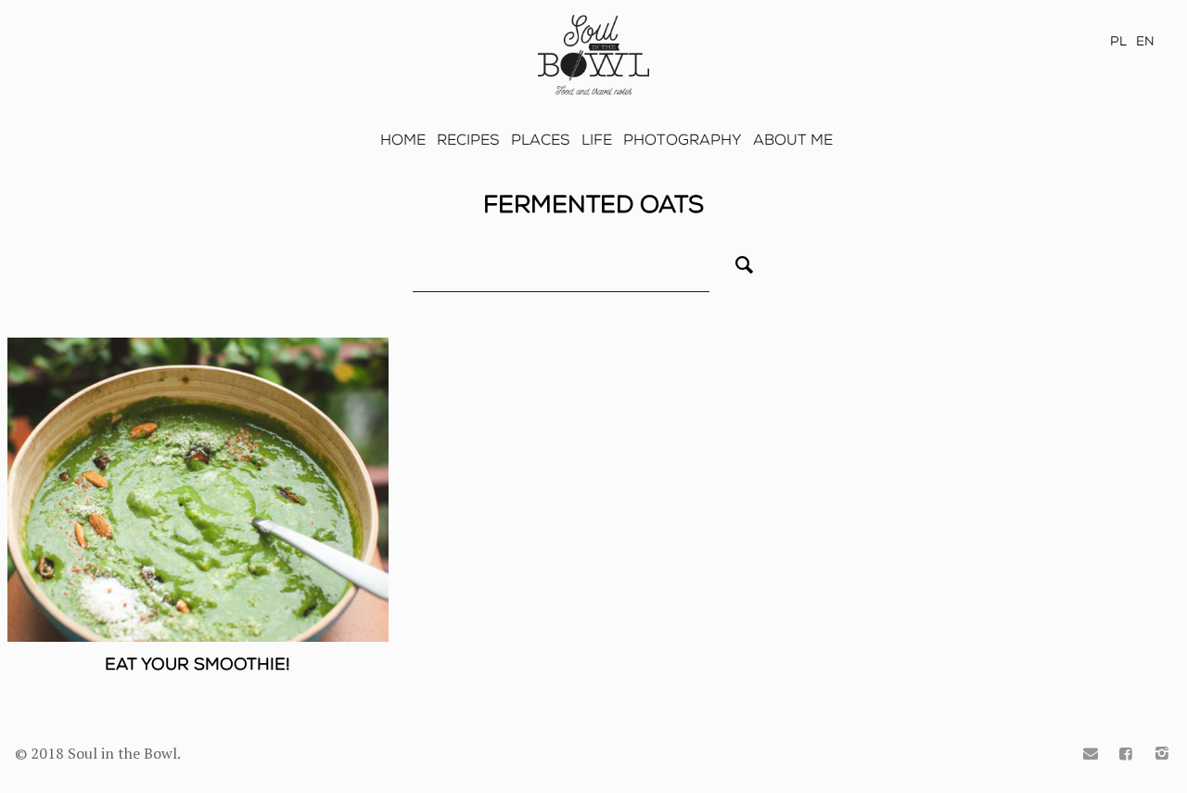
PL (1118, 41)
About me (793, 139)
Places (540, 139)
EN (1145, 41)
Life (596, 139)
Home (403, 139)
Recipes (468, 139)
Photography (682, 139)
